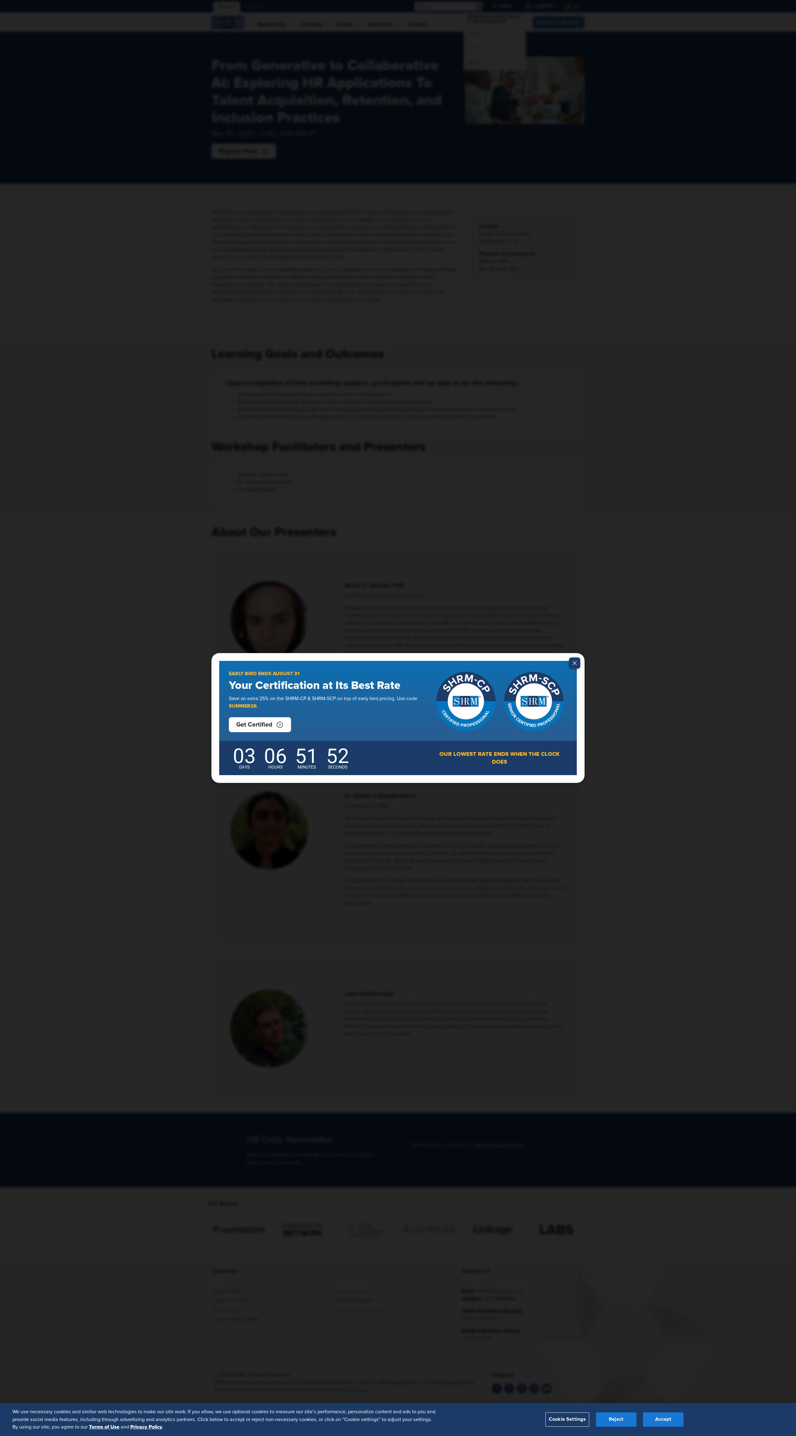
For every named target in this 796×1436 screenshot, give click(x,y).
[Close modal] (574, 663)
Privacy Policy (146, 1427)
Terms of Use (104, 1427)
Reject (616, 1419)
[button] (260, 724)
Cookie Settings (567, 1419)
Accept (663, 1419)
